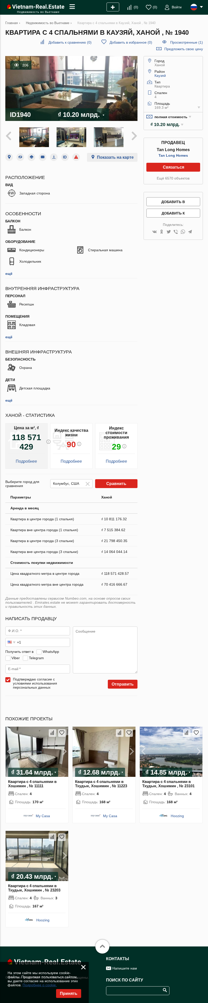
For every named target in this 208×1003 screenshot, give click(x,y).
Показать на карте (115, 157)
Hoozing (177, 816)
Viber (15, 658)
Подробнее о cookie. (40, 985)
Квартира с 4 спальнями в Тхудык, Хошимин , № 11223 (101, 783)
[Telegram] (190, 232)
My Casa (43, 816)
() (136, 7)
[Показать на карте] (9, 157)
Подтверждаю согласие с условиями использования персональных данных (35, 683)
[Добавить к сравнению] (52, 733)
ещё (8, 274)
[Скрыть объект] (20, 157)
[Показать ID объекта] (65, 157)
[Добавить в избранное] (62, 733)
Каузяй (160, 76)
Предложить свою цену (183, 49)
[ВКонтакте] (154, 232)
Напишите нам (124, 968)
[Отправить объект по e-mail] (42, 157)
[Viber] (175, 232)
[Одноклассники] (161, 232)
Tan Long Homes (173, 155)
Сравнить (116, 483)
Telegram (36, 658)
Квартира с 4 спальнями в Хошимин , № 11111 (32, 783)
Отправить (123, 684)
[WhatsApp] (182, 232)
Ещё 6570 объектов (173, 178)
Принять (68, 993)
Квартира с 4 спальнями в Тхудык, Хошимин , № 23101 (168, 783)
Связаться (173, 167)
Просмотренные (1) (186, 42)
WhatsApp (51, 652)
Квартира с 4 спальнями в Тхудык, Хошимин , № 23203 (34, 888)
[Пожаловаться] (76, 157)
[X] (168, 232)
